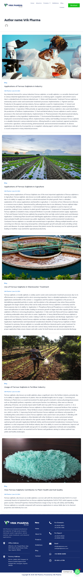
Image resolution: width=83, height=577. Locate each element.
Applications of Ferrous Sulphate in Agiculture (24, 186)
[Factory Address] (4, 557)
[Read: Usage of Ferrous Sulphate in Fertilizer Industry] (41, 358)
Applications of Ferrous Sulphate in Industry (23, 86)
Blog (5, 82)
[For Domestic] (50, 523)
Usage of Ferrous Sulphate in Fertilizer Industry (24, 387)
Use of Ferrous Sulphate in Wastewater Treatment (26, 287)
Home (37, 528)
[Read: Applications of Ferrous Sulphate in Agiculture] (41, 157)
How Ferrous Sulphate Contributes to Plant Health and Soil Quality (33, 490)
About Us (38, 534)
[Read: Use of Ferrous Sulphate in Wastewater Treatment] (41, 257)
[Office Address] (4, 543)
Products (38, 539)
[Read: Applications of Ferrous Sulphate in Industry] (41, 57)
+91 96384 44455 (60, 554)
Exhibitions (38, 545)
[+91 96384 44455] (50, 554)
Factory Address (14, 556)
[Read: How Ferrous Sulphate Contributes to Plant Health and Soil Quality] (41, 460)
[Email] (50, 544)
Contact (38, 556)
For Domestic (59, 522)
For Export (58, 533)
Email (56, 543)
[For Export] (50, 533)
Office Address (13, 543)
